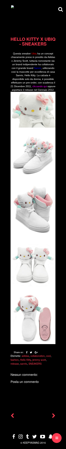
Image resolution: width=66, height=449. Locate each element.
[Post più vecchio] (53, 416)
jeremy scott (39, 359)
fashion (15, 359)
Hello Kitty (25, 359)
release (15, 363)
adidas (25, 356)
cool (48, 356)
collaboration (37, 356)
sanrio (23, 363)
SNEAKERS (35, 363)
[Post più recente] (12, 416)
